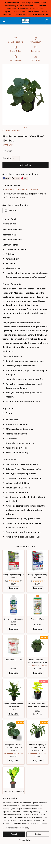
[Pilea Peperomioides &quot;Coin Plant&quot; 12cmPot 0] (25, 94)
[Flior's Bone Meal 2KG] (13, 646)
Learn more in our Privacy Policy (16, 828)
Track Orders (15, 51)
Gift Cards (35, 60)
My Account (35, 42)
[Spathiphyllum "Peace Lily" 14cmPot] (13, 690)
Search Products (15, 42)
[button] (25, 20)
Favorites (35, 51)
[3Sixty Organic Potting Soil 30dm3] (37, 561)
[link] (26, 839)
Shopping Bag (15, 60)
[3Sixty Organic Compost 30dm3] (13, 561)
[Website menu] (4, 20)
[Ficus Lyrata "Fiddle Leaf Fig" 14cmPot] (13, 777)
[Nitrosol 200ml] (37, 605)
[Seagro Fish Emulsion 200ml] (13, 605)
